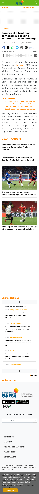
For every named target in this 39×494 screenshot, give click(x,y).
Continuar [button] (10, 490)
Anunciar (8, 442)
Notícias (33, 375)
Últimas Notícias (10, 298)
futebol (20, 65)
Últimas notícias (30, 8)
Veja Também (11, 138)
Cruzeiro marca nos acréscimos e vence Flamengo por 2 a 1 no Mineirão (18, 315)
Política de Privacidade (14, 447)
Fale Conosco (10, 452)
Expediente (9, 437)
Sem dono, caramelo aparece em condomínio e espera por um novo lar (18, 343)
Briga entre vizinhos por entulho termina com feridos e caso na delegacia (17, 329)
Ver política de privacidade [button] (13, 485)
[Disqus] (19, 263)
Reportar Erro (11, 457)
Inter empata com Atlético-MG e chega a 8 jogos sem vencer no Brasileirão (17, 356)
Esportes (5, 29)
